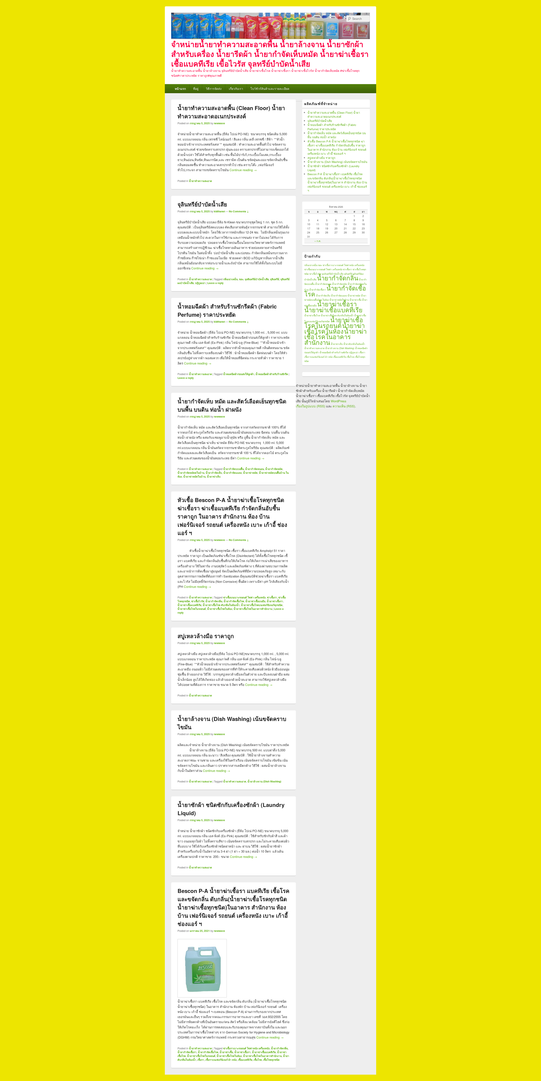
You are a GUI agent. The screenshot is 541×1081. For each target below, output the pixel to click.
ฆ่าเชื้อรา (272, 597)
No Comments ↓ (239, 211)
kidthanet (219, 211)
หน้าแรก (180, 88)
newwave (219, 123)
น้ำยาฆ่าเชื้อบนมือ (255, 601)
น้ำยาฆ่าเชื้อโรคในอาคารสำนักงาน (253, 609)
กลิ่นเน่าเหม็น (230, 279)
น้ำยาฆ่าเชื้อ (226, 1052)
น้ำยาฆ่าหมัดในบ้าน (194, 476)
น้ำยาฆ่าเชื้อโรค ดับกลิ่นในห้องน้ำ (221, 605)
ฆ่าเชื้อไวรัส (197, 601)
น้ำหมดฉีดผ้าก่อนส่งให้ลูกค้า (238, 374)
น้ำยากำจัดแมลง (232, 473)
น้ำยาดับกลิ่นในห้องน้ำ (354, 343)
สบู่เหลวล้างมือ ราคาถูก (206, 636)
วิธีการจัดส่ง (213, 88)
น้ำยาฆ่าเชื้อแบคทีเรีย (189, 605)
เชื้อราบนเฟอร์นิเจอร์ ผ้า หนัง (221, 1060)
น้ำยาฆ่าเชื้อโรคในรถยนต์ (192, 609)
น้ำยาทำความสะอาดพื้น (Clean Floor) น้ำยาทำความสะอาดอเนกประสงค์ (333, 115)
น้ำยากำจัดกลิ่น (213, 601)
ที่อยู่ (195, 88)
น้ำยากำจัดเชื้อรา (187, 1052)
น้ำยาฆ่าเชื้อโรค (312, 315)
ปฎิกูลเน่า (200, 283)
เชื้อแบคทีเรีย (245, 1060)
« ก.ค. (317, 241)
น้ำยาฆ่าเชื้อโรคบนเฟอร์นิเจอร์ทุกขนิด (262, 605)
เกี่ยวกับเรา (236, 88)
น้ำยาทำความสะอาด (200, 181)
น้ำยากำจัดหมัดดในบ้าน (191, 473)
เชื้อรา (200, 1060)
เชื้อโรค (258, 1060)
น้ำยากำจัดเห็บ (214, 473)
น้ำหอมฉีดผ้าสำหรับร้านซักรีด (271, 374)
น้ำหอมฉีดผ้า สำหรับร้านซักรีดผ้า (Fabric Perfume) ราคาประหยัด (331, 127)
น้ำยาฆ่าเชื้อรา (275, 601)
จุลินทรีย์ (274, 279)
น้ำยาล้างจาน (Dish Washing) (264, 781)
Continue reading (243, 170)
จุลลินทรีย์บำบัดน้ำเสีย (257, 279)
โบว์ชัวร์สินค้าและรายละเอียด (269, 88)
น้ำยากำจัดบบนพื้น (233, 469)
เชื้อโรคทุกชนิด (271, 1060)
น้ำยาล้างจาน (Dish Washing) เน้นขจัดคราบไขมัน (337, 162)
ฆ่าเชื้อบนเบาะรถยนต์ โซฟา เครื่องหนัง (244, 597)
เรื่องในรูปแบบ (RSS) (310, 406)
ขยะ (241, 279)
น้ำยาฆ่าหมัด (250, 473)
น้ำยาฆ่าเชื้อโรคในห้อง (219, 609)
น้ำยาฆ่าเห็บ (214, 476)
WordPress (338, 401)
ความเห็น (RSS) (344, 406)
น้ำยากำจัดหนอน (254, 469)
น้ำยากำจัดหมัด (274, 469)
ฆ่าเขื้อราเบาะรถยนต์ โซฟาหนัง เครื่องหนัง (246, 1048)
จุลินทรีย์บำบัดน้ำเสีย (202, 204)
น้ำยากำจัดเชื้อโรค (234, 601)
